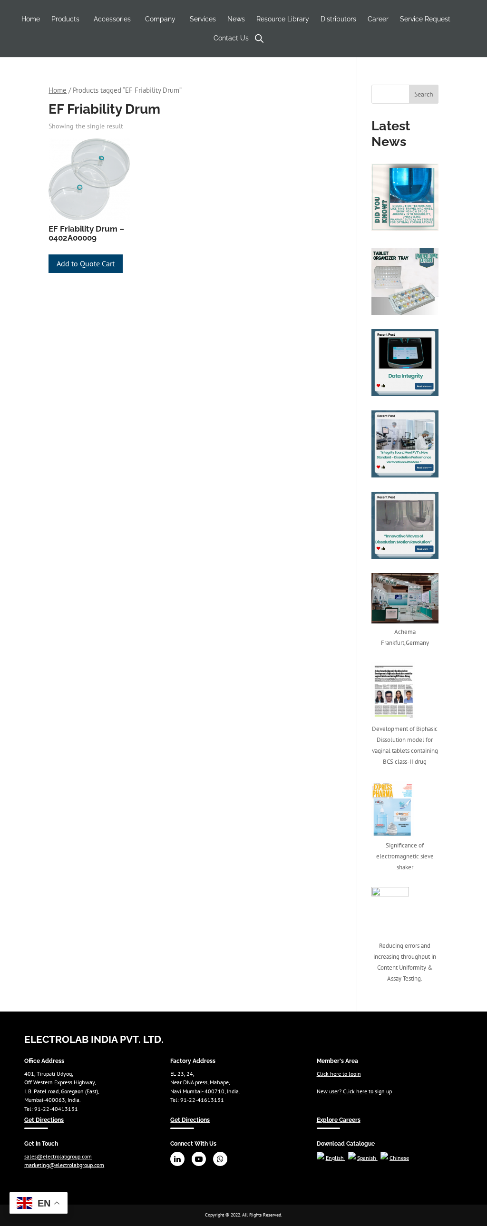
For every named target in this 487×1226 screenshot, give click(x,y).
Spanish (367, 1157)
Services (203, 19)
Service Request (425, 19)
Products (65, 19)
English (335, 1157)
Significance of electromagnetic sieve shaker (405, 856)
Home (30, 19)
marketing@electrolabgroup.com (64, 1164)
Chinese (399, 1157)
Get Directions (44, 1119)
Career (378, 19)
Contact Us (231, 38)
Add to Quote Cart (86, 263)
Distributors (338, 19)
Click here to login (339, 1073)
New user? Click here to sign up (354, 1091)
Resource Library (282, 19)
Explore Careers (338, 1119)
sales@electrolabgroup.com (58, 1156)
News (236, 19)
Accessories (112, 19)
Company (160, 19)
